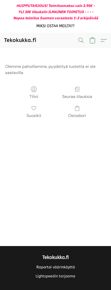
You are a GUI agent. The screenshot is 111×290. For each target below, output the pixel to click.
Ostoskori (77, 115)
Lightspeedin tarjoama (55, 276)
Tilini (33, 96)
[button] (55, 26)
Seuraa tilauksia (77, 96)
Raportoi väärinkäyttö (55, 267)
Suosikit (34, 115)
